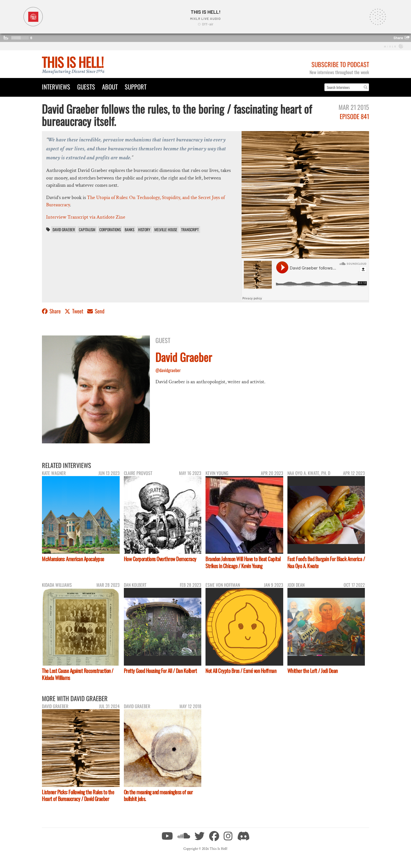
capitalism (87, 229)
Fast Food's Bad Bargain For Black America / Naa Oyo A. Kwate (326, 562)
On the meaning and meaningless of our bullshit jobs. (158, 795)
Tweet (77, 311)
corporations (110, 229)
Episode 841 (354, 116)
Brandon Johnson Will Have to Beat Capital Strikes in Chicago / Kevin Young (243, 562)
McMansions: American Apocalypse (73, 559)
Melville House (165, 229)
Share (55, 311)
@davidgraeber (168, 370)
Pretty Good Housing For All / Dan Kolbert (160, 670)
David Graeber (64, 229)
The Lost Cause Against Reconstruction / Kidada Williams (78, 674)
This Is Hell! (73, 62)
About (110, 86)
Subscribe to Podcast (340, 64)
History (144, 229)
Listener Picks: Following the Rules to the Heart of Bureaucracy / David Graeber (78, 795)
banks (129, 229)
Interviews (56, 86)
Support (136, 86)
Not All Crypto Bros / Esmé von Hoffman (241, 670)
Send (99, 311)
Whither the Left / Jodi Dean (312, 670)
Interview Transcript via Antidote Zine (85, 217)
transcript (190, 229)
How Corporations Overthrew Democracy (160, 559)
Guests (86, 86)
